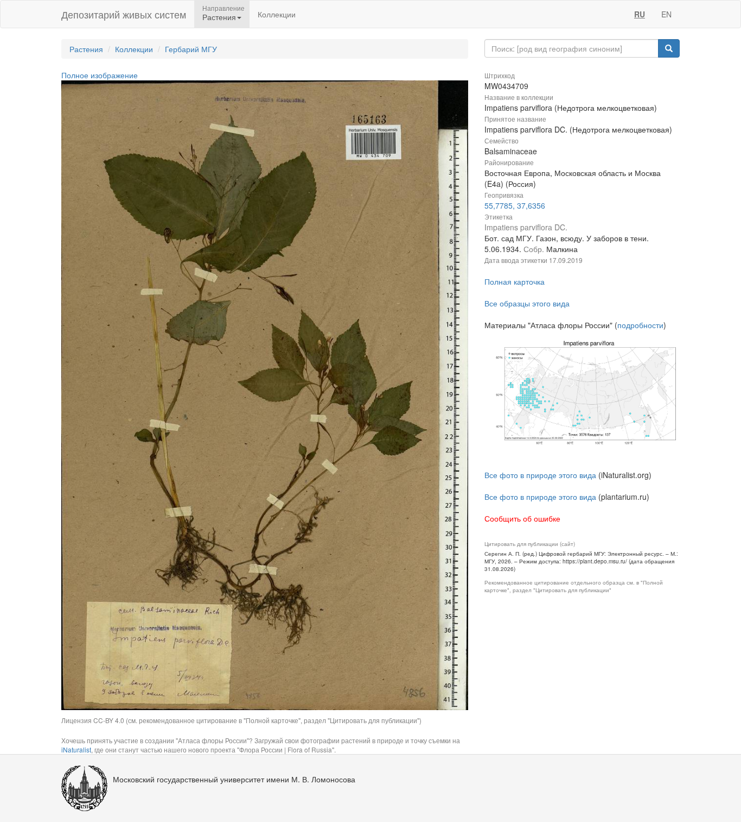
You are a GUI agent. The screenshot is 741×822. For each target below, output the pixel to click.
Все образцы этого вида (527, 303)
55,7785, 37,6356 (514, 205)
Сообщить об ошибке (522, 518)
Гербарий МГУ (191, 48)
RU (639, 14)
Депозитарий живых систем (123, 14)
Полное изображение (99, 75)
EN (666, 14)
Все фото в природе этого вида (540, 474)
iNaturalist (76, 749)
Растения (86, 48)
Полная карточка (514, 281)
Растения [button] (219, 16)
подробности (640, 324)
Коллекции (277, 14)
